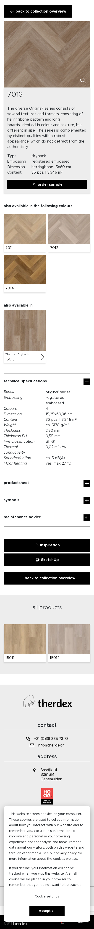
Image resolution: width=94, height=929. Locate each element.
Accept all (47, 911)
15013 (10, 359)
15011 (9, 658)
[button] (79, 922)
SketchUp (49, 560)
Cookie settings (47, 896)
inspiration (49, 545)
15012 (54, 658)
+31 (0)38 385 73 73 (51, 739)
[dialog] (47, 864)
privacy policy (66, 853)
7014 (9, 288)
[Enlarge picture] (83, 80)
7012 (54, 248)
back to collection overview (40, 11)
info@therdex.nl (51, 745)
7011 (9, 248)
